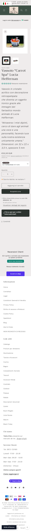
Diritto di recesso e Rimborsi (14, 309)
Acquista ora (15, 191)
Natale (5, 397)
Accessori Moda (9, 380)
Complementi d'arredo (11, 371)
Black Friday (7, 424)
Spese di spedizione (16, 156)
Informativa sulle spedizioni (16, 525)
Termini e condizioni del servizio (16, 522)
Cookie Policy (8, 314)
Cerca (5, 287)
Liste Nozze (7, 415)
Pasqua (6, 393)
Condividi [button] (6, 221)
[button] (4, 10)
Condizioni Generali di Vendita (14, 300)
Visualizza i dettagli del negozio (14, 205)
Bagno (5, 366)
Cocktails (6, 384)
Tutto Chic (11, 503)
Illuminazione (8, 353)
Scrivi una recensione (15, 261)
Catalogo (6, 344)
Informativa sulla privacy (16, 519)
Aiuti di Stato (8, 327)
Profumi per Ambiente (11, 349)
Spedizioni (7, 318)
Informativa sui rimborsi (18, 516)
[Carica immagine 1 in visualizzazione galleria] (6, 61)
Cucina (5, 362)
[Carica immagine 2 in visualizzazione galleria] (15, 61)
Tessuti (6, 375)
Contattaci (7, 291)
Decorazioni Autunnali (11, 402)
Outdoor (6, 388)
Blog (5, 322)
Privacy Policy (8, 305)
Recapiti (22, 528)
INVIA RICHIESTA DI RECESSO (14, 331)
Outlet (5, 406)
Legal (5, 296)
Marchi (5, 420)
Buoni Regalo (8, 411)
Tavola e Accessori (10, 357)
